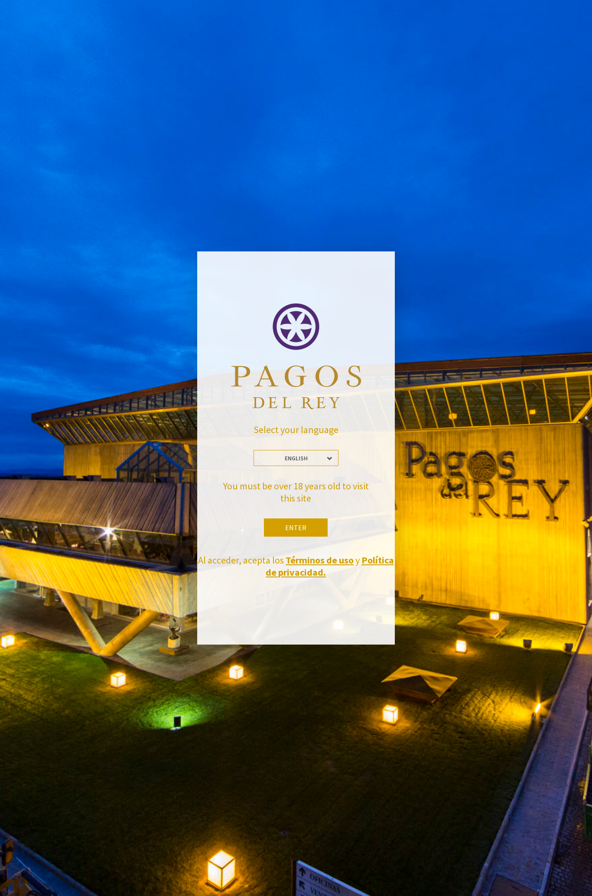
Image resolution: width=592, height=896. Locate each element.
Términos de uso (320, 560)
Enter (295, 527)
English (296, 458)
